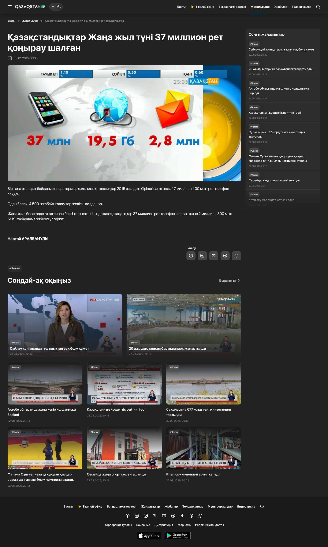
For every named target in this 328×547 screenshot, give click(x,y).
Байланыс (143, 525)
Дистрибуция (164, 525)
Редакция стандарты (209, 525)
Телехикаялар (301, 7)
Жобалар (280, 7)
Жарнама (184, 525)
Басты (181, 7)
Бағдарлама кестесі (232, 7)
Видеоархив (246, 506)
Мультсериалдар (220, 506)
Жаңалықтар (260, 7)
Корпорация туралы (118, 525)
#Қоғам (14, 268)
